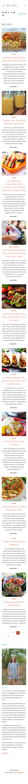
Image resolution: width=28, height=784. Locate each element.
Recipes (14, 54)
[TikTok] (8, 12)
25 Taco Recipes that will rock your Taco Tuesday (14, 317)
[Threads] (11, 12)
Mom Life (11, 247)
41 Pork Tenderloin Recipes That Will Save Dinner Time (14, 380)
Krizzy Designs (18, 772)
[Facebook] (3, 12)
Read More (14, 86)
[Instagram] (5, 12)
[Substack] (3, 15)
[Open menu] (24, 5)
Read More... (5, 753)
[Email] (14, 12)
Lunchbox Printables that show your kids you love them (14, 253)
